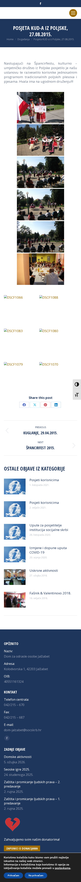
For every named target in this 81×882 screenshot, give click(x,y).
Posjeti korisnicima (44, 480)
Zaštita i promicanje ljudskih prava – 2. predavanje (32, 784)
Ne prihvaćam (36, 875)
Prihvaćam (13, 875)
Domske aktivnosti (17, 757)
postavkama (62, 868)
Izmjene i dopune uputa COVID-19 (48, 550)
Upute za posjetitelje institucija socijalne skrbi (48, 527)
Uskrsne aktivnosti (43, 570)
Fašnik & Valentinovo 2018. (50, 593)
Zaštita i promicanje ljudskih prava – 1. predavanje (32, 801)
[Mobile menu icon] (73, 13)
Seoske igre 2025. (17, 769)
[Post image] (15, 486)
